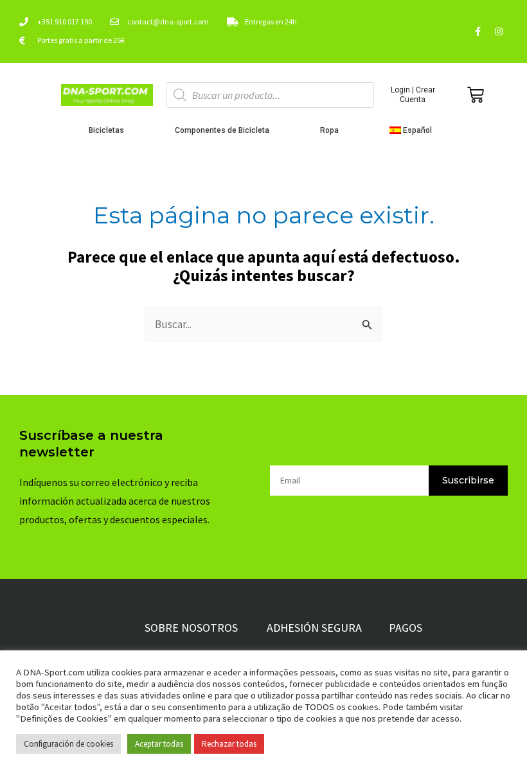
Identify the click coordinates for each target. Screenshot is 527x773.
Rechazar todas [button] (229, 743)
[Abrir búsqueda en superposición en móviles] (270, 95)
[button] (414, 130)
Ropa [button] (329, 130)
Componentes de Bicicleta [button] (222, 130)
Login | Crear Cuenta (413, 94)
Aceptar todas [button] (159, 743)
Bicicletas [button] (106, 130)
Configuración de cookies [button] (68, 743)
